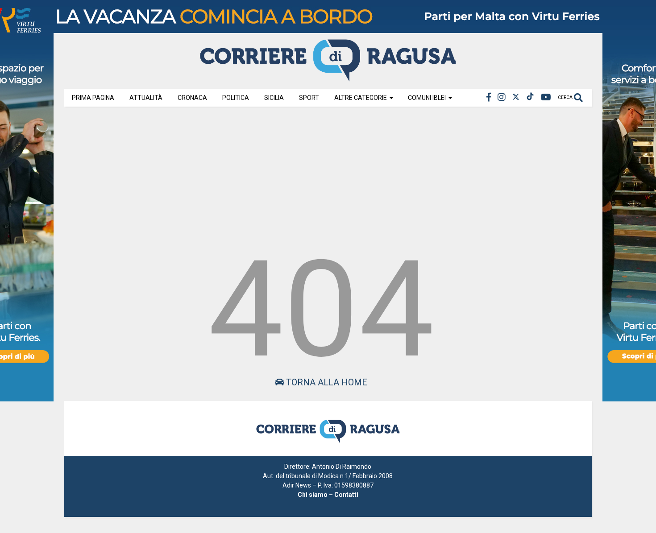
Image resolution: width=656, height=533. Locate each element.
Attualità (145, 97)
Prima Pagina (93, 97)
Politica (235, 97)
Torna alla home (325, 382)
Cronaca (192, 97)
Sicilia (274, 97)
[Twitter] (515, 97)
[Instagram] (502, 97)
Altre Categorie (360, 97)
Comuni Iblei (427, 97)
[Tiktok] (530, 97)
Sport (309, 97)
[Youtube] (546, 97)
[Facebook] (488, 97)
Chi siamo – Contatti (328, 494)
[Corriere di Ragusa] (328, 77)
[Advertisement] (328, 174)
